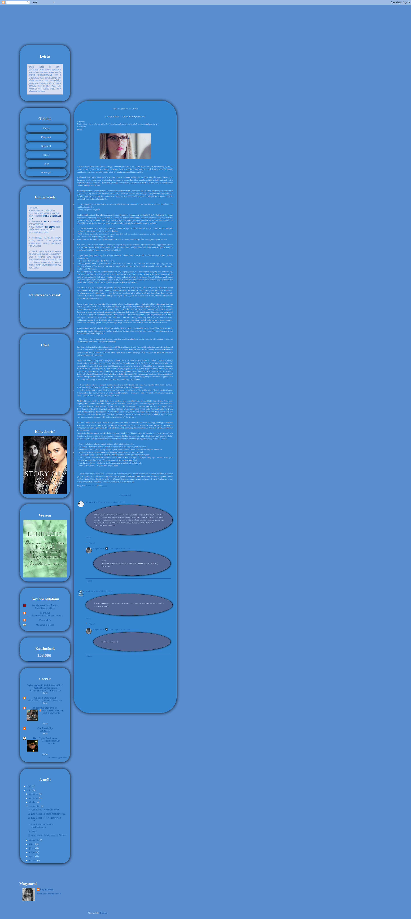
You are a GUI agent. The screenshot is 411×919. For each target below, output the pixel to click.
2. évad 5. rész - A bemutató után (43, 809)
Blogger (103, 913)
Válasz (88, 537)
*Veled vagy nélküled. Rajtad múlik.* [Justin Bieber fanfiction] (45, 686)
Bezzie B (48, 221)
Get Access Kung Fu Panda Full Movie (45, 700)
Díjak (46, 163)
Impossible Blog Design (45, 708)
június (32, 848)
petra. (88, 591)
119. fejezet (45, 731)
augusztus (34, 840)
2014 (29, 790)
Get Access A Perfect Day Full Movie (45, 690)
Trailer (46, 155)
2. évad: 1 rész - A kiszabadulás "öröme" (47, 835)
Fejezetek (46, 137)
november (34, 798)
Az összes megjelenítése (57, 758)
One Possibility (45, 728)
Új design (32, 831)
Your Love (45, 613)
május (32, 852)
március (33, 860)
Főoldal (46, 128)
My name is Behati (45, 625)
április (32, 856)
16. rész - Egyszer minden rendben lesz (45, 615)
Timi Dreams (49, 227)
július (32, 844)
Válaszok (91, 543)
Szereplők (46, 146)
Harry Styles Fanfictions (45, 738)
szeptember (35, 806)
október (33, 802)
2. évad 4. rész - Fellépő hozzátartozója (46, 814)
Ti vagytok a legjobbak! (45, 608)
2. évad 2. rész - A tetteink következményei (40, 825)
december (34, 794)
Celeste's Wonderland (45, 698)
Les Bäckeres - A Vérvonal (45, 605)
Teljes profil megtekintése (49, 894)
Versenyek (46, 172)
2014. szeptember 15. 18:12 (113, 502)
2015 (29, 786)
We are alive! (45, 620)
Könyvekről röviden (94, 502)
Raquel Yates (91, 485)
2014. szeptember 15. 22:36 (101, 591)
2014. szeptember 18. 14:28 (119, 548)
